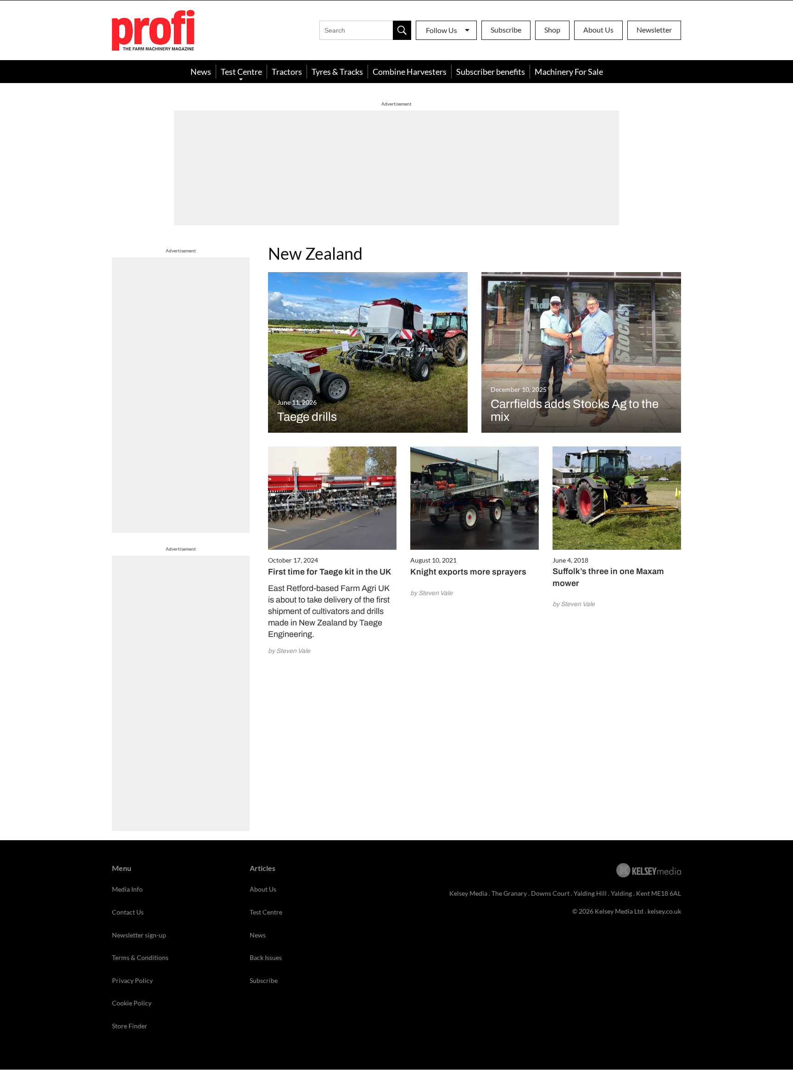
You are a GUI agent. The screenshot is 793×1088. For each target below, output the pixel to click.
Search (402, 30)
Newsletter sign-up (139, 935)
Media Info (127, 889)
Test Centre (241, 72)
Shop (552, 29)
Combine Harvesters (410, 72)
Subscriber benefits (490, 72)
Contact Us (128, 912)
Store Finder (129, 1026)
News (200, 72)
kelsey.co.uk (664, 911)
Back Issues (266, 957)
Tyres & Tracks (337, 72)
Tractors (287, 72)
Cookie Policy (131, 1003)
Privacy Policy (132, 980)
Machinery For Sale (569, 72)
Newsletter (654, 29)
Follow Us (441, 30)
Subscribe (506, 29)
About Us (598, 29)
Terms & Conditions (140, 957)
